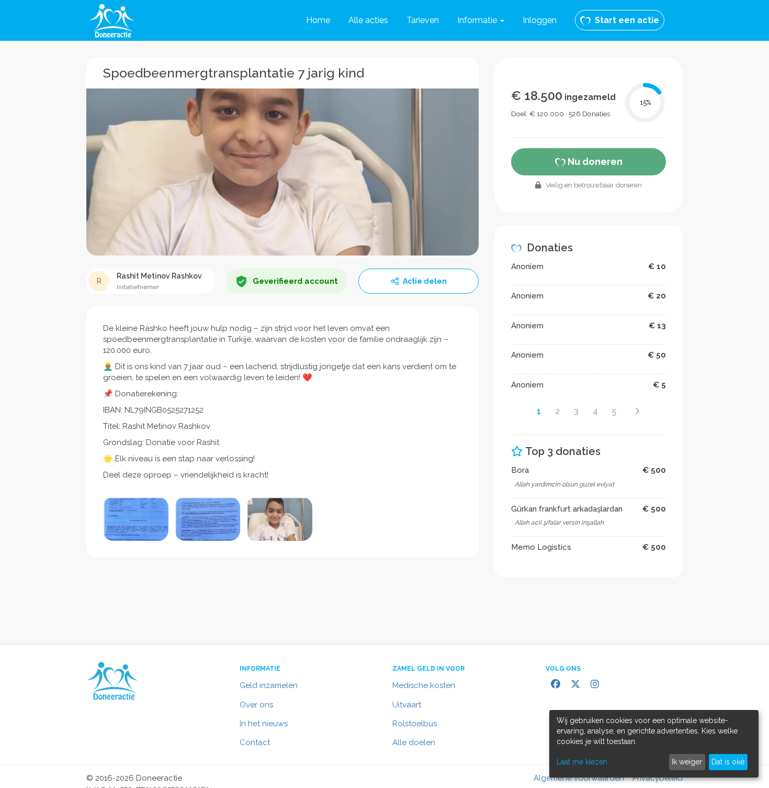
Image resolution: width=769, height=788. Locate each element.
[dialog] (654, 744)
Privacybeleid (657, 778)
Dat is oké (727, 762)
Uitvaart (406, 704)
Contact (255, 742)
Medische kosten (423, 685)
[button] (480, 20)
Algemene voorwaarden (579, 778)
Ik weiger (687, 762)
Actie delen (425, 281)
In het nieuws (264, 723)
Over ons (256, 704)
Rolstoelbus (414, 723)
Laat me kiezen (582, 762)
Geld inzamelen (269, 685)
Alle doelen (413, 742)
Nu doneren (594, 161)
